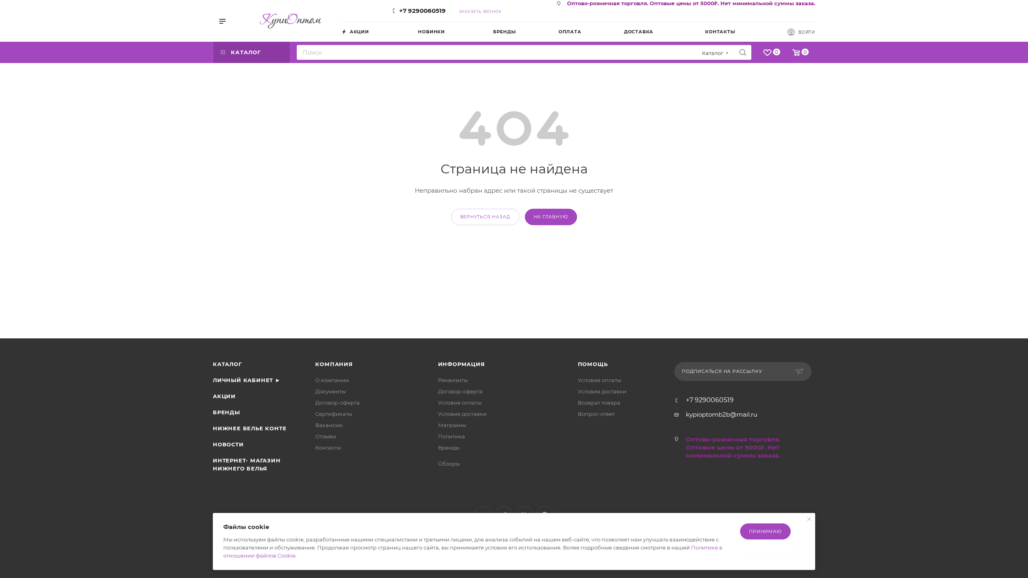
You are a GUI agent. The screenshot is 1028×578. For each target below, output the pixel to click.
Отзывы (325, 436)
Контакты (328, 447)
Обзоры (449, 463)
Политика (451, 436)
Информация (461, 364)
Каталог (227, 364)
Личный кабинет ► (247, 380)
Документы (330, 391)
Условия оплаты (459, 402)
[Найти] (742, 52)
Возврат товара (599, 402)
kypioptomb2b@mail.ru (721, 414)
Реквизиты (453, 380)
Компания (334, 364)
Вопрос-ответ (596, 414)
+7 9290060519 (422, 10)
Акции (224, 396)
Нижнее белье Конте (249, 428)
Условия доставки (462, 414)
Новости (228, 444)
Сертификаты (333, 414)
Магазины (452, 425)
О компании (332, 380)
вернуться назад (485, 217)
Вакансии (329, 425)
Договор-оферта (337, 402)
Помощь (593, 364)
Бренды (226, 412)
